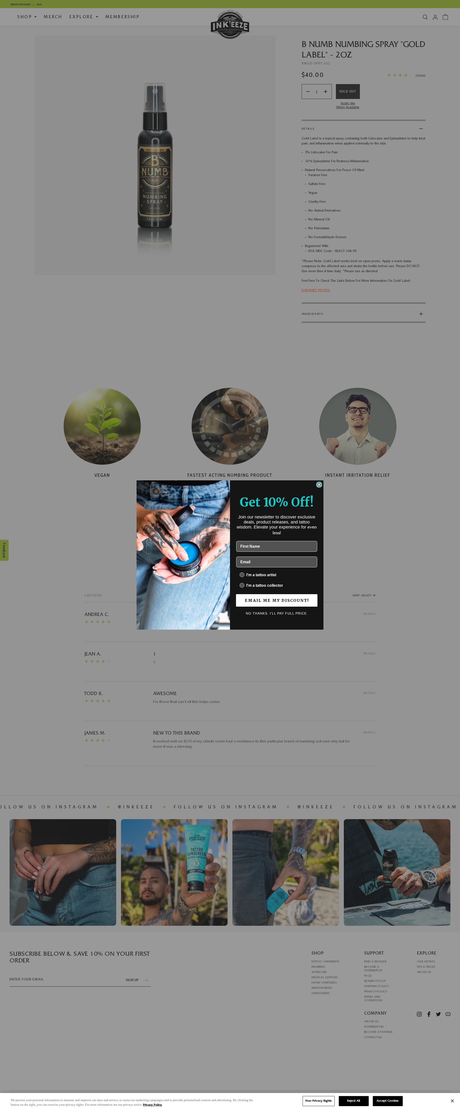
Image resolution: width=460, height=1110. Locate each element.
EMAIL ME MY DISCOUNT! (277, 600)
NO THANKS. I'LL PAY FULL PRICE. (277, 613)
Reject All (353, 1101)
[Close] (452, 1101)
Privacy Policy (152, 1105)
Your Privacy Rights (318, 1101)
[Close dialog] (319, 484)
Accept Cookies (388, 1101)
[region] (230, 1101)
